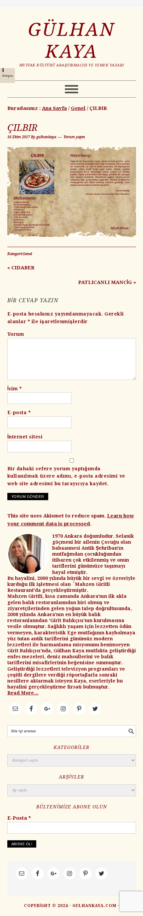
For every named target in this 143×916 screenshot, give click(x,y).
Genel (27, 254)
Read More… (23, 692)
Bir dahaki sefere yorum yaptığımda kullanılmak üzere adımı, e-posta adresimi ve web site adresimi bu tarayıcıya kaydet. (66, 476)
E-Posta (19, 818)
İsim (14, 388)
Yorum (15, 334)
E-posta (19, 412)
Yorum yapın (74, 137)
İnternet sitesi (25, 436)
